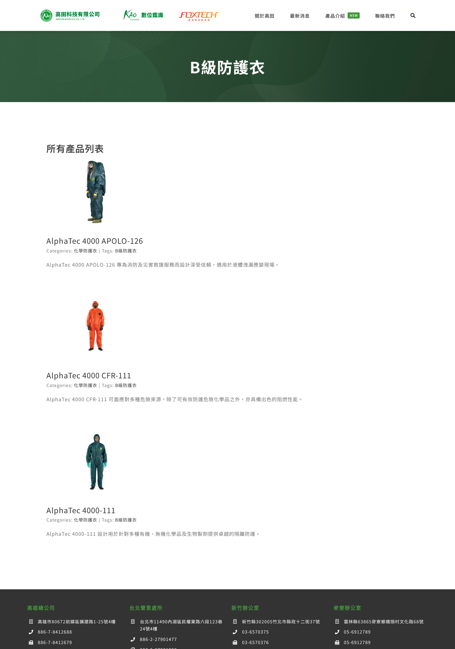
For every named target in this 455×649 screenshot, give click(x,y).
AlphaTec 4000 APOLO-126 (94, 240)
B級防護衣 (126, 250)
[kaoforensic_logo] (143, 11)
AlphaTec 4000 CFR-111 (88, 375)
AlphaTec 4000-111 (80, 510)
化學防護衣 (85, 250)
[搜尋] (413, 15)
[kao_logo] (70, 11)
